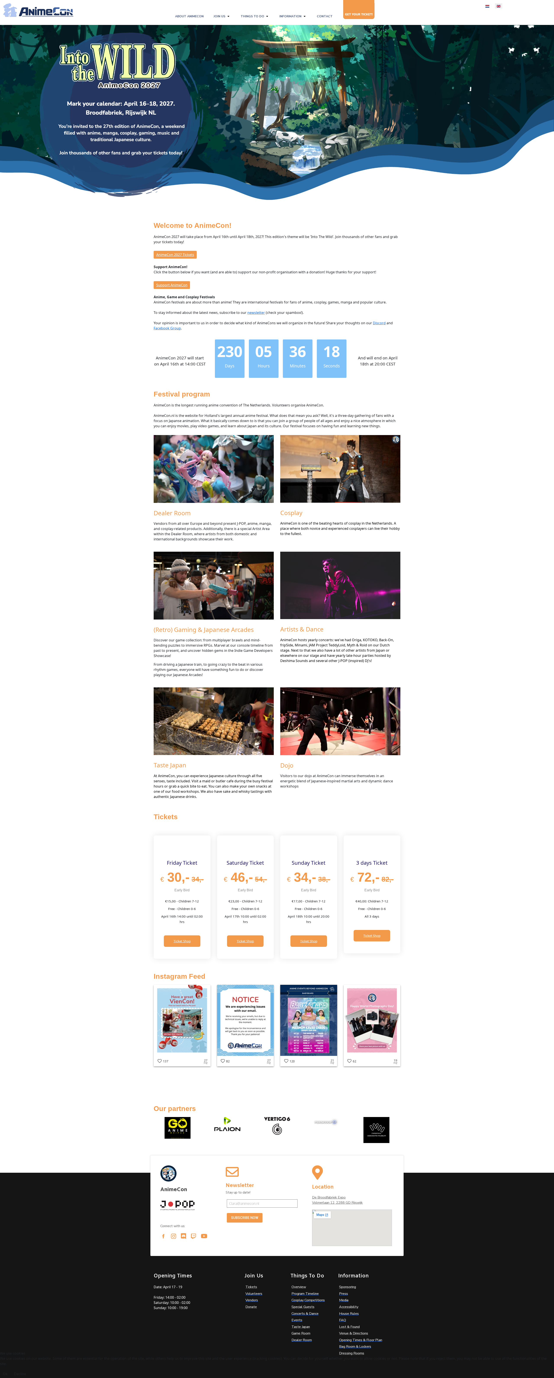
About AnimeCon (189, 16)
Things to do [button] (252, 16)
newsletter (256, 312)
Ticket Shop (182, 941)
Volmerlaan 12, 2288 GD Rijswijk (337, 1202)
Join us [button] (219, 16)
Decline (20, 1373)
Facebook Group (167, 328)
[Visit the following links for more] (163, 1236)
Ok (5, 1373)
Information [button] (290, 16)
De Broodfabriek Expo (329, 1197)
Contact (325, 16)
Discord (379, 323)
